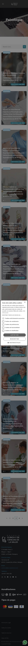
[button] (14, 315)
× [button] (24, 302)
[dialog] (14, 322)
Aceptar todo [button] (14, 335)
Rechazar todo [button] (14, 339)
